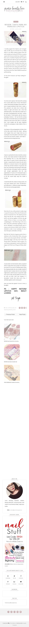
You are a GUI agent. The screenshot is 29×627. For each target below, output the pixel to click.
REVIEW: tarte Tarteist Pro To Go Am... (11, 341)
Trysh (13, 29)
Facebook (21, 578)
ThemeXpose (13, 623)
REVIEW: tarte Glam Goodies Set (10, 361)
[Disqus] (16, 411)
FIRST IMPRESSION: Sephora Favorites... (12, 382)
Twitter (14, 578)
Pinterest (8, 584)
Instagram (8, 578)
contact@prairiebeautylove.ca (16, 510)
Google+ (14, 584)
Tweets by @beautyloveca (11, 602)
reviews (10, 309)
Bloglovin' (21, 584)
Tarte (14, 309)
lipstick (16, 21)
